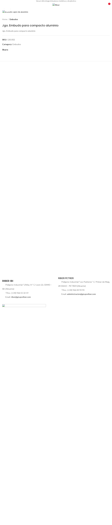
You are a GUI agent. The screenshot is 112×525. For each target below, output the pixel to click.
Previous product (102, 19)
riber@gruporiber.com (21, 297)
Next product (108, 19)
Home (4, 19)
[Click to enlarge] (7, 9)
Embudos (14, 19)
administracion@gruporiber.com (81, 294)
